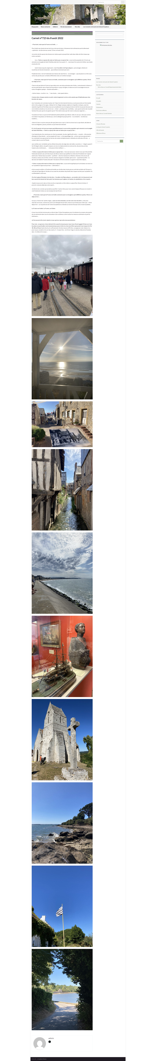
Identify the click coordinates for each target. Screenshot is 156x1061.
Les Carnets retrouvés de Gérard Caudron (96, 26)
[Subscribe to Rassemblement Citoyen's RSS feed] (32, 2)
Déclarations (99, 107)
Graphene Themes (42, 1059)
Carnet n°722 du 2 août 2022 (41, 33)
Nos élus (77, 26)
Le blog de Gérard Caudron (103, 127)
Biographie (35, 26)
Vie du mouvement (66, 26)
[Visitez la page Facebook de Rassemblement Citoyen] (35, 2)
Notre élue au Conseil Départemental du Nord (109, 87)
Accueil (98, 98)
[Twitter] (37, 2)
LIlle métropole (100, 130)
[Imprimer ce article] (91, 40)
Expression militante (101, 110)
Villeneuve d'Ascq (100, 133)
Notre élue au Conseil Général (104, 113)
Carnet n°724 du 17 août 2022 (82, 33)
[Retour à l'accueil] (78, 14)
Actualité (98, 101)
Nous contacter (45, 26)
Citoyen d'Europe (100, 124)
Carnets (98, 104)
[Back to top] (152, 1057)
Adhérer (55, 26)
